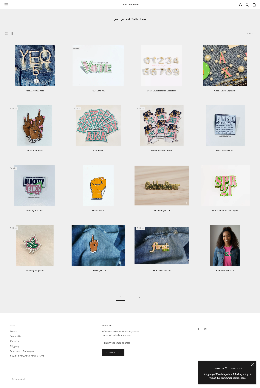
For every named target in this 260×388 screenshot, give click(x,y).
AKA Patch (98, 150)
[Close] (252, 364)
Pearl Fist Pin (98, 210)
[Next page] (139, 297)
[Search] (247, 4)
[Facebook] (199, 329)
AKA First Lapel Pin (162, 270)
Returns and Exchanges (22, 351)
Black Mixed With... (225, 150)
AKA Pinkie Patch (34, 150)
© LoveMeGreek (18, 379)
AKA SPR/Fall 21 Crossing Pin (225, 210)
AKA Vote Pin (98, 91)
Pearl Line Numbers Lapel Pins (161, 91)
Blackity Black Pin (34, 210)
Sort (249, 33)
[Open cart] (254, 4)
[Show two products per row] (6, 33)
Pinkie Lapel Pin (98, 270)
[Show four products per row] (11, 33)
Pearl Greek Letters (35, 91)
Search (13, 331)
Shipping (14, 346)
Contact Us (15, 336)
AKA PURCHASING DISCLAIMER (27, 356)
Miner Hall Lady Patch (161, 150)
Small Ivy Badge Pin (34, 270)
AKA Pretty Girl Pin (225, 270)
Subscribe (113, 352)
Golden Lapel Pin (162, 210)
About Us (14, 341)
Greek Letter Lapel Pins (225, 91)
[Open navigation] (6, 4)
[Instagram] (205, 329)
